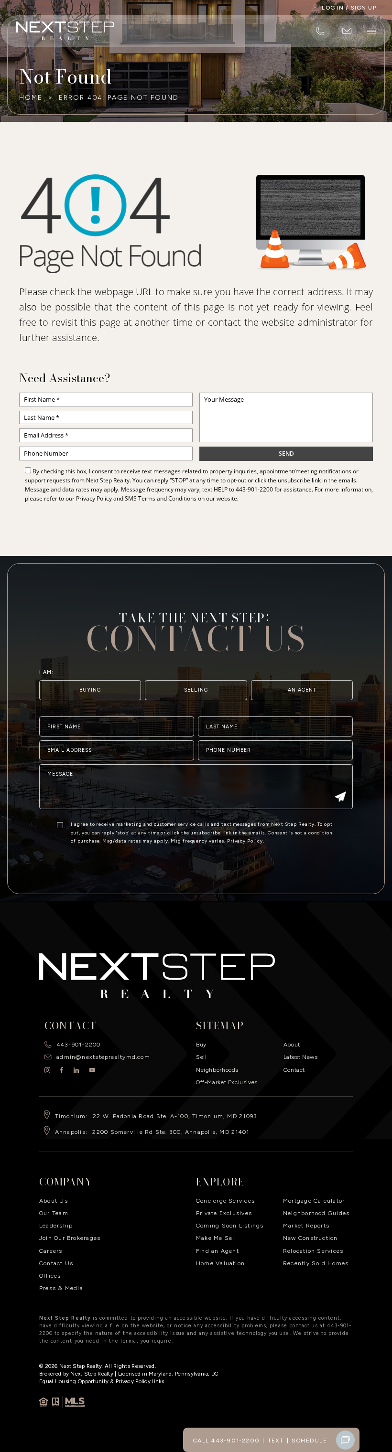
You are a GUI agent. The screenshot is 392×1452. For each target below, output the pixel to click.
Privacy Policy (94, 498)
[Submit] (341, 797)
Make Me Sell (216, 1237)
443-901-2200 (254, 489)
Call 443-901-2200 (226, 1440)
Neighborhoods (217, 1069)
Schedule (309, 1440)
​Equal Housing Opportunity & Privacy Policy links (101, 1381)
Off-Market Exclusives (227, 1082)
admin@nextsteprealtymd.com (103, 1056)
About (291, 1044)
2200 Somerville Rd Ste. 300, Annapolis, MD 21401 (170, 1131)
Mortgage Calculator (314, 1200)
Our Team (53, 1213)
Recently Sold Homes (315, 1263)
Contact (294, 1069)
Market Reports (306, 1225)
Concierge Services (225, 1200)
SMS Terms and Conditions (160, 498)
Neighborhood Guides (316, 1213)
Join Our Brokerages (69, 1237)
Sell (201, 1056)
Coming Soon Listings (230, 1225)
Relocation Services (313, 1250)
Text (276, 1440)
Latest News (300, 1056)
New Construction (310, 1237)
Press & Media (61, 1288)
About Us (53, 1200)
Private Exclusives (224, 1213)
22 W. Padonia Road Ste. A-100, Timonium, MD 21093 (175, 1116)
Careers (51, 1250)
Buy (201, 1044)
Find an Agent (217, 1250)
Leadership (56, 1225)
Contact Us (56, 1263)
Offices (50, 1275)
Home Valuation (220, 1263)
